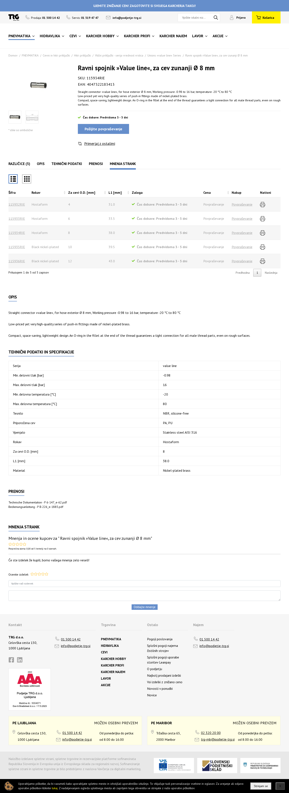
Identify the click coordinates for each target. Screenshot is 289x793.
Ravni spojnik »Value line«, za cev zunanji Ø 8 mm (216, 55)
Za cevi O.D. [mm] (81, 192)
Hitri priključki (82, 55)
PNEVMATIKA (30, 55)
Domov (13, 55)
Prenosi (96, 163)
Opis (41, 163)
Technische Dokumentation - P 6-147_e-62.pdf (37, 502)
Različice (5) (19, 163)
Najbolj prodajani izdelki (164, 675)
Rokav (36, 192)
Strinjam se (261, 786)
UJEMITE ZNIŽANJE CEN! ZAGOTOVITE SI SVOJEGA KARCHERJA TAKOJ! (144, 6)
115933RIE (16, 218)
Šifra (12, 192)
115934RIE (16, 233)
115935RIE (16, 247)
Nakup (236, 192)
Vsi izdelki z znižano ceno (164, 682)
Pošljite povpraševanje (103, 128)
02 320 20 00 (211, 733)
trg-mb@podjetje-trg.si (218, 739)
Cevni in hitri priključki (56, 55)
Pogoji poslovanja (159, 639)
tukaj (55, 788)
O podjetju (154, 669)
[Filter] (26, 179)
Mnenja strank (123, 163)
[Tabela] (13, 179)
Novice (152, 695)
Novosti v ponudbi (160, 688)
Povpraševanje (242, 204)
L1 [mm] (115, 192)
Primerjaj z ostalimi (99, 143)
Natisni (265, 192)
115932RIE (16, 204)
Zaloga (137, 192)
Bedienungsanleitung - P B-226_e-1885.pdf (35, 507)
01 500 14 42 (71, 639)
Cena (207, 192)
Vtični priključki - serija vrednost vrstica (119, 55)
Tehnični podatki (66, 163)
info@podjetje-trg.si (127, 18)
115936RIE (16, 261)
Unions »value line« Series (164, 55)
